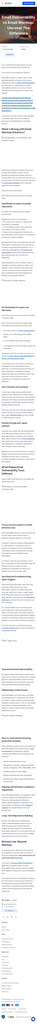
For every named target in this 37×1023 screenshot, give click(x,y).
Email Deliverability (7, 968)
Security (4, 1009)
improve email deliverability (26, 83)
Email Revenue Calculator (9, 947)
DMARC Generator (7, 944)
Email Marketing (6, 971)
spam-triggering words (27, 331)
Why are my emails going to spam (13, 358)
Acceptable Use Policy (21, 1012)
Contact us (11, 910)
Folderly (4, 927)
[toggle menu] (3, 3)
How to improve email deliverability (20, 356)
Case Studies (5, 962)
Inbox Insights (6, 930)
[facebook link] (3, 917)
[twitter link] (16, 917)
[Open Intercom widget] (33, 1019)
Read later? (9, 54)
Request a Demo (29, 3)
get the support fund (10, 628)
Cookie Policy (22, 1009)
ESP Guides (5, 965)
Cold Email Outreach (7, 974)
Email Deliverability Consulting (10, 983)
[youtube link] (11, 917)
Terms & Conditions (7, 1012)
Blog (3, 959)
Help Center (5, 991)
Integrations (5, 956)
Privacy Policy (12, 1009)
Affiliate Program (6, 986)
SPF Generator (6, 941)
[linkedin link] (7, 917)
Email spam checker (7, 939)
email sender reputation (12, 183)
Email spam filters (16, 415)
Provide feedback (7, 988)
